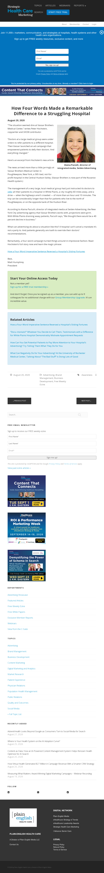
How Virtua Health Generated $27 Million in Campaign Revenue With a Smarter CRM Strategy (51, 763)
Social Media (13, 708)
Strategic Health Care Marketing (66, 826)
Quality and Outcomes (18, 702)
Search (38, 12)
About (64, 24)
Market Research (16, 674)
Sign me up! (52, 457)
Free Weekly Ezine (16, 606)
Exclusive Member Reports (20, 617)
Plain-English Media (61, 816)
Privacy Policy (45, 74)
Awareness (87, 374)
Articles (50, 5)
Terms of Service (58, 74)
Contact (86, 24)
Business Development (18, 657)
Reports (79, 5)
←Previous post (19, 401)
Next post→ (86, 401)
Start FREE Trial (58, 12)
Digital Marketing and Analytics (21, 668)
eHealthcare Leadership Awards (66, 823)
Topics (38, 5)
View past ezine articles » (19, 468)
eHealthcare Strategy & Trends (65, 819)
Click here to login (86, 83)
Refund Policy (58, 847)
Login (94, 24)
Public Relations (15, 697)
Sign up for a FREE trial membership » (29, 286)
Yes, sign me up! (52, 65)
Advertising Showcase (18, 594)
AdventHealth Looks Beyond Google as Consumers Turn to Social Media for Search (46, 731)
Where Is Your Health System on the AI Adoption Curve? (34, 741)
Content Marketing (16, 662)
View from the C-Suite (18, 629)
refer (10, 191)
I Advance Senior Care (62, 831)
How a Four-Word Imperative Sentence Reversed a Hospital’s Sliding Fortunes (46, 251)
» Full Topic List (14, 714)
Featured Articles (15, 600)
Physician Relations (16, 685)
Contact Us (14, 844)
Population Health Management (22, 691)
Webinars (64, 5)
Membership (75, 24)
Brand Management (17, 651)
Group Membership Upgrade (70, 297)
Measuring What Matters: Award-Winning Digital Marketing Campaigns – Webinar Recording (50, 773)
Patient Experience (16, 679)
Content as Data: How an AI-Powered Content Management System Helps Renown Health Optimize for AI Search (50, 752)
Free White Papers (16, 611)
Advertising (49, 374)
